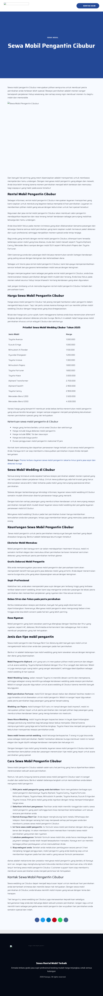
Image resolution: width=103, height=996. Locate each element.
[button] (69, 6)
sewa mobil (52, 37)
